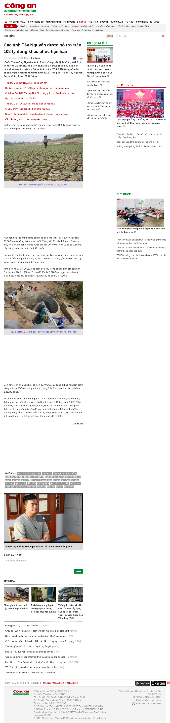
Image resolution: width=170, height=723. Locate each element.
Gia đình (23, 26)
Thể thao (93, 22)
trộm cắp (10, 486)
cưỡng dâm (43, 483)
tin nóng (73, 477)
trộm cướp (76, 483)
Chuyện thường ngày (105, 26)
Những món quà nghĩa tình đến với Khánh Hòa (139, 146)
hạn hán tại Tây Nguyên (56, 477)
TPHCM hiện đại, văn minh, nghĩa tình (21, 30)
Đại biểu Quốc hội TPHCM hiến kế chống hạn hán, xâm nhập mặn (37, 88)
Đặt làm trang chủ (18, 683)
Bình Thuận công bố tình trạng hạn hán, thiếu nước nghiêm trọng (36, 114)
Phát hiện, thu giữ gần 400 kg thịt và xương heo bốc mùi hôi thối (42, 608)
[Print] (81, 58)
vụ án (37, 480)
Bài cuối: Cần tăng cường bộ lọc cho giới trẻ (138, 142)
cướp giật (20, 486)
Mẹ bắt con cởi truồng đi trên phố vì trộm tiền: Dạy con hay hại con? (38, 662)
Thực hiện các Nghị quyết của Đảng (87, 30)
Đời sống (81, 22)
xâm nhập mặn (34, 473)
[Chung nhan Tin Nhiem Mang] (147, 703)
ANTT (30, 480)
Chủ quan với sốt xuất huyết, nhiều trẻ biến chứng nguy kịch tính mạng (39, 641)
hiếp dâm (31, 483)
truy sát (51, 486)
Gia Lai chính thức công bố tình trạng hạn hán (27, 109)
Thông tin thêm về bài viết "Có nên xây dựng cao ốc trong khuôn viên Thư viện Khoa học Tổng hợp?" (70, 612)
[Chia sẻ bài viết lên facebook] (74, 58)
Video (156, 22)
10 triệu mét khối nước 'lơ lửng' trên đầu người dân (30, 672)
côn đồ (59, 486)
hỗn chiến (64, 483)
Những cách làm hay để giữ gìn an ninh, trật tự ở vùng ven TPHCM (99, 106)
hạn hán (21, 473)
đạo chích (69, 486)
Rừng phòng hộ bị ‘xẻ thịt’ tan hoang (22, 625)
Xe (151, 22)
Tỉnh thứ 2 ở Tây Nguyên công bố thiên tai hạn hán (30, 104)
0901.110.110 (71, 683)
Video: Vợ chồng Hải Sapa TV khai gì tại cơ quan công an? (38, 546)
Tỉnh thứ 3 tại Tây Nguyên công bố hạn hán (26, 83)
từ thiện (75, 480)
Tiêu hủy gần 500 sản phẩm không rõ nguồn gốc (28, 646)
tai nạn (56, 480)
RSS (111, 36)
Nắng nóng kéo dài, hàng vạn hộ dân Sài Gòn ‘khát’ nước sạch (35, 636)
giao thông (47, 480)
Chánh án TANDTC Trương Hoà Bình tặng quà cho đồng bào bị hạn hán (39, 93)
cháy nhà (31, 486)
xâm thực (47, 473)
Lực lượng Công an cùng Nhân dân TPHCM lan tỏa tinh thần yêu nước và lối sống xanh (141, 123)
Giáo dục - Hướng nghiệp (83, 26)
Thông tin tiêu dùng (60, 26)
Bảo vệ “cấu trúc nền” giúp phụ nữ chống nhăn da (29, 652)
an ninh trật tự (19, 480)
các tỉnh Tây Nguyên (34, 477)
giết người (21, 483)
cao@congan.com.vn (152, 700)
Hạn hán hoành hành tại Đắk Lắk (21, 98)
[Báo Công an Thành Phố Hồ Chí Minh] (6, 21)
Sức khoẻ (45, 26)
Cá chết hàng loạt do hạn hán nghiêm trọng (26, 119)
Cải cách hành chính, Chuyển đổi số (133, 26)
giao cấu (54, 483)
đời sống (65, 480)
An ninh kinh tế (53, 22)
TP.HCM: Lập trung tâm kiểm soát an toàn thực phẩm (31, 667)
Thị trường (69, 22)
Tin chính (14, 22)
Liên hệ (35, 683)
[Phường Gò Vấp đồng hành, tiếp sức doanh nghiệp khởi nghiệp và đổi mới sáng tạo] (100, 55)
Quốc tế (104, 22)
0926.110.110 (57, 683)
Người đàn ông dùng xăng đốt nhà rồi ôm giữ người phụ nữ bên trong (100, 94)
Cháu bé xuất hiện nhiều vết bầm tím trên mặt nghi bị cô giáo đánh (37, 631)
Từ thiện (130, 22)
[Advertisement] (106, 9)
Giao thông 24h (36, 22)
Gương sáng (117, 22)
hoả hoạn (41, 486)
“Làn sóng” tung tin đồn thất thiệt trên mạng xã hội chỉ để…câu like (37, 657)
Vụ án (23, 22)
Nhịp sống (34, 26)
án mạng (10, 483)
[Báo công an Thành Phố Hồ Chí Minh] (20, 7)
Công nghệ (142, 22)
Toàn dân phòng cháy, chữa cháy (54, 30)
